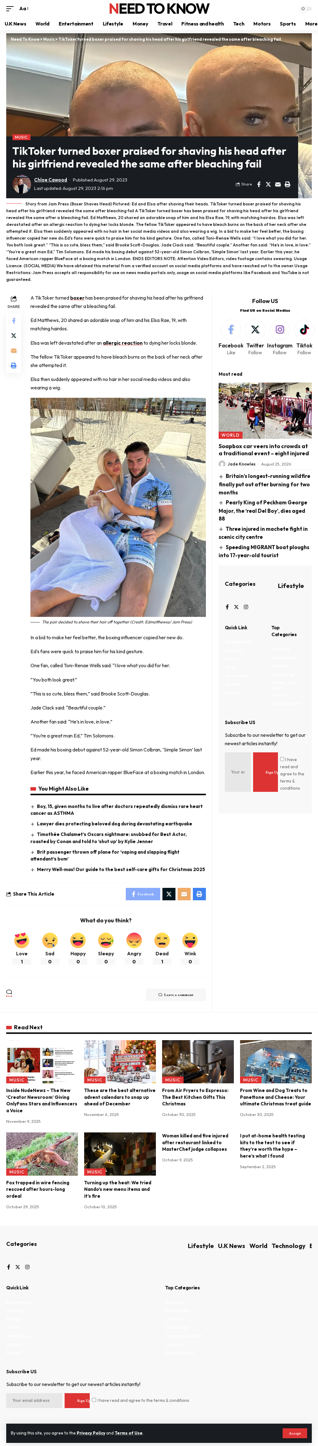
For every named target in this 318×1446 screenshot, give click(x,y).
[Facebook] (231, 337)
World (230, 435)
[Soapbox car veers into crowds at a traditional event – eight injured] (265, 410)
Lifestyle (291, 586)
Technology (289, 1246)
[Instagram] (280, 337)
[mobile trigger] (11, 8)
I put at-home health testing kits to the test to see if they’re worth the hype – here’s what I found (272, 1146)
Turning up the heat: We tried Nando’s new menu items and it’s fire (117, 1189)
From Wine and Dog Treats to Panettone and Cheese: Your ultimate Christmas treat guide (275, 1097)
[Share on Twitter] (268, 184)
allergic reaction (123, 343)
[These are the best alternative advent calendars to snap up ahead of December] (120, 1061)
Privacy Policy (91, 1433)
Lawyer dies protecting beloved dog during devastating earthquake (114, 824)
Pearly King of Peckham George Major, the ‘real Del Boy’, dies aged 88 (263, 510)
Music (21, 137)
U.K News (231, 1246)
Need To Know (159, 8)
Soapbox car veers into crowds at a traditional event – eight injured (264, 450)
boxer (77, 298)
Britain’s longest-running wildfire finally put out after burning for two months (265, 484)
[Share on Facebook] (258, 184)
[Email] (278, 184)
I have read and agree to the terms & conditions (292, 774)
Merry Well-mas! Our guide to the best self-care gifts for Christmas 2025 (121, 869)
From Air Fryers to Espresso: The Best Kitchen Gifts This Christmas (195, 1097)
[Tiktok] (304, 337)
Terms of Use (129, 1433)
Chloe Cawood (50, 180)
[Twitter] (255, 337)
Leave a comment (178, 994)
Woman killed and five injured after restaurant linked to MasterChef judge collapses (195, 1142)
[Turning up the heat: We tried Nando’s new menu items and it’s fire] (120, 1154)
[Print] (287, 184)
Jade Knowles (242, 463)
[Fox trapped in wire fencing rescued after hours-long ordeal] (42, 1154)
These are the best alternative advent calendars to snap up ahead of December (120, 1097)
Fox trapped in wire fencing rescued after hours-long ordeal (37, 1189)
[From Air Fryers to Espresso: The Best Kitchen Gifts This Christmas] (198, 1061)
